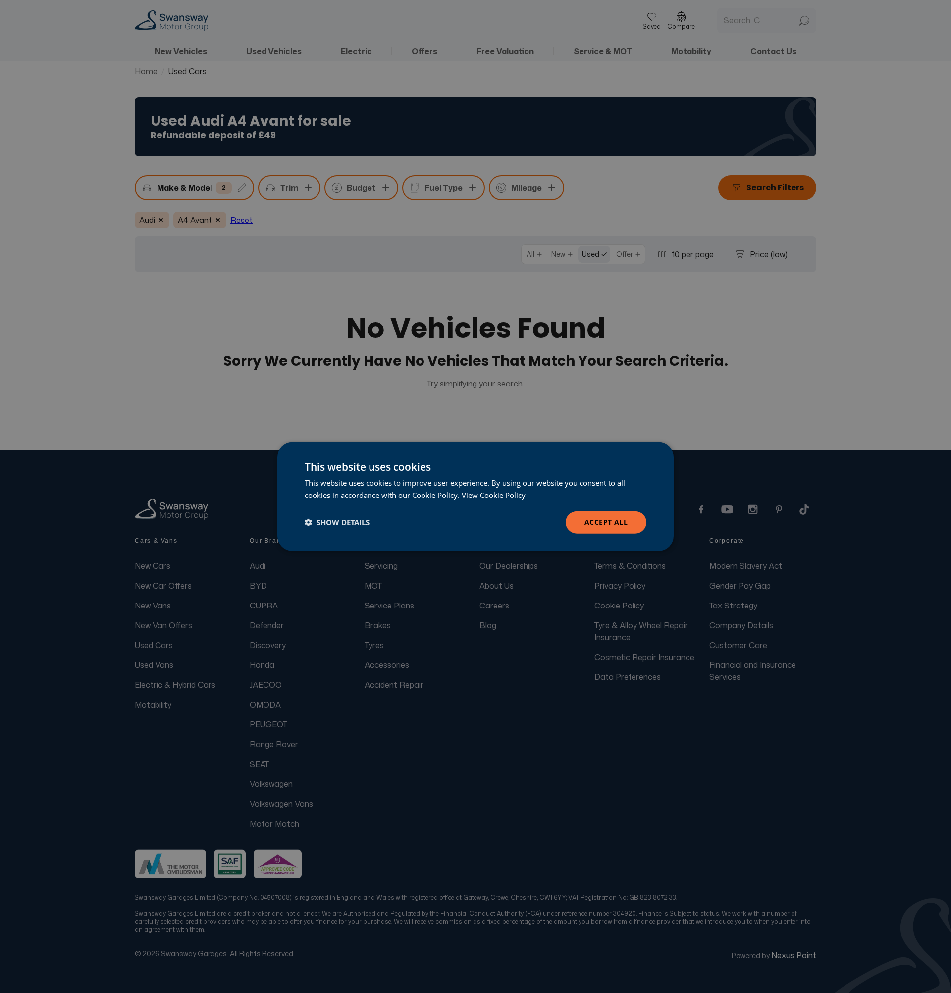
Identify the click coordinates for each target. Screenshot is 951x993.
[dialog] (475, 496)
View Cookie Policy (494, 495)
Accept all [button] (606, 522)
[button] (337, 522)
